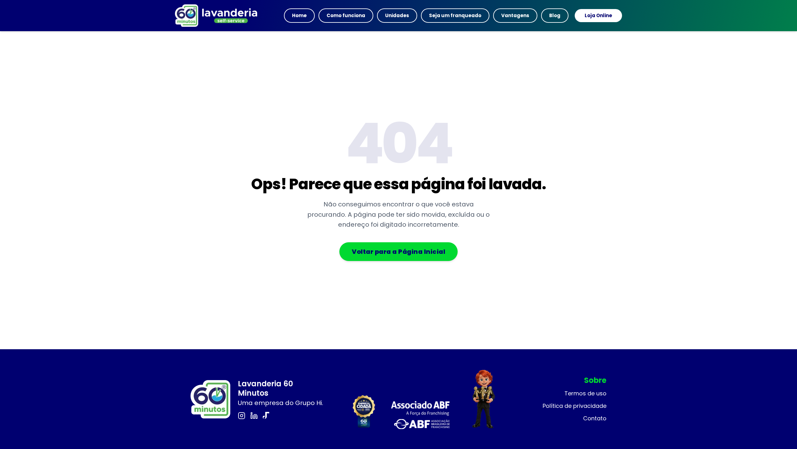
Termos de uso (585, 393)
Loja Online (598, 15)
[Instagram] (241, 415)
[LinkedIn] (254, 415)
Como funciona (346, 15)
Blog (554, 15)
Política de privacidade (574, 406)
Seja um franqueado (455, 15)
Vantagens (515, 15)
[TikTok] (266, 415)
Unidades (397, 15)
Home (299, 15)
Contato (594, 418)
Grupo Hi (308, 402)
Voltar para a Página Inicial (398, 251)
